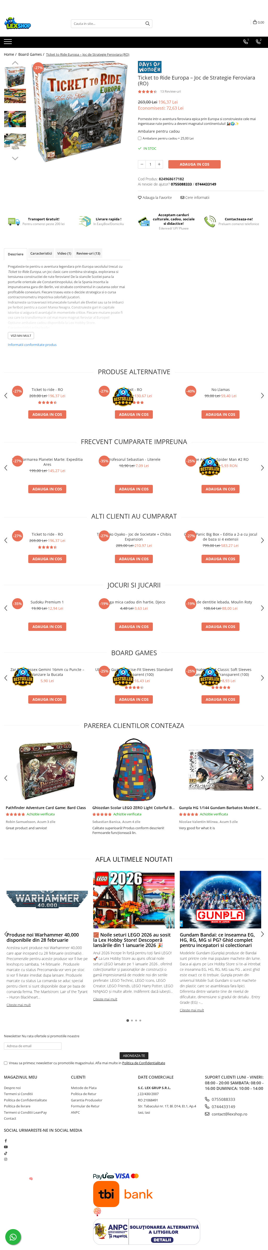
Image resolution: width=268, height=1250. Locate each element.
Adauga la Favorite (157, 197)
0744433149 (223, 1106)
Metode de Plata (84, 1087)
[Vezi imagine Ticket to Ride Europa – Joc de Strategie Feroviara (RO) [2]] (15, 119)
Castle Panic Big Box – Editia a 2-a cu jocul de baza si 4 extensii (220, 537)
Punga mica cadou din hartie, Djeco (134, 601)
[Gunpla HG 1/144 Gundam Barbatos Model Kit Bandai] (220, 770)
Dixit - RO (134, 389)
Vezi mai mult (21, 336)
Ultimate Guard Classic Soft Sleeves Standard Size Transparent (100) (220, 672)
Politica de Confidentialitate (143, 1063)
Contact (10, 1118)
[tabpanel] (79, 111)
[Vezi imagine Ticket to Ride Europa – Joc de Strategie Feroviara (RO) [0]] (15, 77)
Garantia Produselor (86, 1100)
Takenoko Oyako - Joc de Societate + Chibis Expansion (134, 537)
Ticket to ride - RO (47, 389)
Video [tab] (64, 253)
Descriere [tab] (15, 254)
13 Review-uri (170, 91)
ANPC (75, 1112)
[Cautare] (147, 23)
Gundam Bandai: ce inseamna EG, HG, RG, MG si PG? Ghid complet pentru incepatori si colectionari (217, 940)
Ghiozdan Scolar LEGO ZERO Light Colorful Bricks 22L (139, 807)
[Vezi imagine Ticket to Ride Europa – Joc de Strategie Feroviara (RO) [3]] (15, 141)
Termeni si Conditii (18, 1093)
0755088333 (223, 1099)
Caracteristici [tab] (41, 253)
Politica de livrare (17, 1106)
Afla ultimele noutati (134, 859)
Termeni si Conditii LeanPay (25, 1112)
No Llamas (220, 389)
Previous (15, 63)
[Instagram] (5, 1159)
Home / (11, 54)
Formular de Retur (85, 1106)
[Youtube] (5, 1147)
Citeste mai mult (19, 1004)
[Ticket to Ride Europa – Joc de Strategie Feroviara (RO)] (79, 111)
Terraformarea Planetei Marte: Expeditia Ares (47, 462)
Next (15, 157)
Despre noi (12, 1087)
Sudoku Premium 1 (47, 601)
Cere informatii (196, 197)
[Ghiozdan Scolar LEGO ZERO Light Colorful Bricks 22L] (134, 770)
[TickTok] (5, 1153)
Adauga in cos (194, 164)
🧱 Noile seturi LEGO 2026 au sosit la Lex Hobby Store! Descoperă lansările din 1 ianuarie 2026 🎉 (132, 940)
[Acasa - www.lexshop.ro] (30, 23)
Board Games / (31, 54)
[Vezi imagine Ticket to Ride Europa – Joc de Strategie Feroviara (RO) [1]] (15, 96)
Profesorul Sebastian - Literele (134, 459)
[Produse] (8, 43)
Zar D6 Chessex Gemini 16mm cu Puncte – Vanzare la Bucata (47, 672)
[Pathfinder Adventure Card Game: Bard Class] (47, 770)
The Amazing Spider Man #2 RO (221, 459)
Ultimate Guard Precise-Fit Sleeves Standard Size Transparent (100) (134, 672)
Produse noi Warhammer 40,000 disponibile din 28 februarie (43, 937)
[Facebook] (5, 1140)
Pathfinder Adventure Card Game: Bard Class (46, 807)
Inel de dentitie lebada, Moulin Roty (220, 601)
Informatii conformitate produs (32, 344)
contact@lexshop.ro (229, 1114)
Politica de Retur (83, 1093)
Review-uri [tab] (88, 253)
